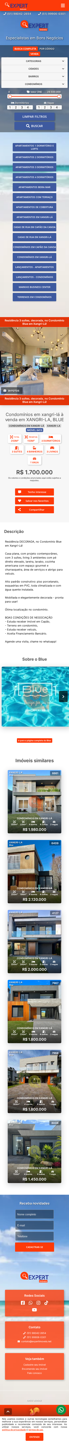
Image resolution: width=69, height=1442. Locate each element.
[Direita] (65, 361)
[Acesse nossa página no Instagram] (38, 1303)
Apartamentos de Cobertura (34, 207)
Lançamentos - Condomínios (34, 277)
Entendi (34, 1437)
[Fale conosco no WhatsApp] (30, 1303)
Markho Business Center (34, 287)
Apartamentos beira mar (34, 187)
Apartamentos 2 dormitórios (34, 157)
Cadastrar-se (34, 1247)
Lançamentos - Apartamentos (34, 267)
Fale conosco (34, 1373)
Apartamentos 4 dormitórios (34, 177)
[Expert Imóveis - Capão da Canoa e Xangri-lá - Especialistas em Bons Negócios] (34, 25)
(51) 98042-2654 (19, 13)
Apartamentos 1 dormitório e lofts (34, 147)
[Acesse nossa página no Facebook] (23, 1303)
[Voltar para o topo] (8, 1411)
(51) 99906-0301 (54, 13)
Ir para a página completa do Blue (34, 740)
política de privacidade (14, 1429)
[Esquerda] (3, 361)
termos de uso (35, 1429)
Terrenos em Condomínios (34, 297)
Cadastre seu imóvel (34, 1364)
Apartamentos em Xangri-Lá (35, 217)
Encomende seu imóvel (34, 1368)
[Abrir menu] (62, 5)
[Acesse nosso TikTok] (46, 1303)
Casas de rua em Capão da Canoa (34, 227)
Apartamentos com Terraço (34, 197)
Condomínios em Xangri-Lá (34, 257)
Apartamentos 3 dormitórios (34, 167)
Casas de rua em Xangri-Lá (34, 237)
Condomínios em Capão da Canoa (34, 247)
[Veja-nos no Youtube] (34, 1310)
